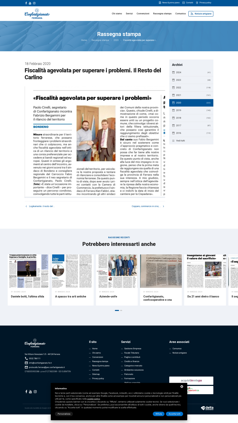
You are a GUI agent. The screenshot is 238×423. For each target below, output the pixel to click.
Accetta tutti (174, 414)
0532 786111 (34, 358)
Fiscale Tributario (131, 353)
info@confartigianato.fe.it (40, 363)
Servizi (129, 13)
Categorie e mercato (133, 366)
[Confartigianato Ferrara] (37, 13)
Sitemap (96, 374)
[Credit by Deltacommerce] (207, 408)
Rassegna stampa (162, 13)
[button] (117, 310)
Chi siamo (117, 13)
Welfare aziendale (132, 383)
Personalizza (64, 414)
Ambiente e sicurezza (134, 370)
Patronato (128, 374)
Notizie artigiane (200, 14)
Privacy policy (205, 3)
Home (95, 348)
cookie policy (93, 399)
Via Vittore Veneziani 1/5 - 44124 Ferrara (42, 354)
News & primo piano (171, 3)
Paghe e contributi (132, 357)
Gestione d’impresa (132, 348)
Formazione (129, 378)
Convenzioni (143, 13)
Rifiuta (159, 414)
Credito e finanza (131, 361)
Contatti (189, 3)
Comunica (180, 13)
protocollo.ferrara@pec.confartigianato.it (47, 367)
